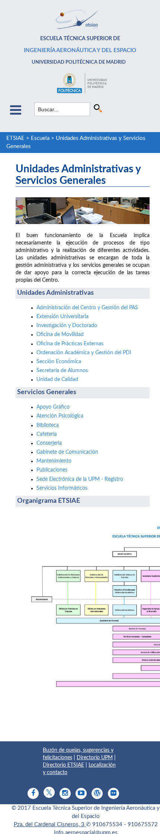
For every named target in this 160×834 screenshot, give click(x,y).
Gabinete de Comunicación (67, 452)
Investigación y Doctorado (66, 325)
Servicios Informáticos (61, 488)
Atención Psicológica (59, 416)
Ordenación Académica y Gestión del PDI (83, 352)
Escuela (40, 138)
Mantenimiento (53, 461)
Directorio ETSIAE (63, 765)
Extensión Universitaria (62, 316)
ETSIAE (15, 138)
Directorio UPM (95, 757)
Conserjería (49, 443)
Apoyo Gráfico (53, 407)
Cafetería (46, 434)
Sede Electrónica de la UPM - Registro (79, 479)
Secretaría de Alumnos (62, 370)
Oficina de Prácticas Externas (69, 343)
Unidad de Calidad (57, 379)
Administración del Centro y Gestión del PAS (87, 307)
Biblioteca (47, 425)
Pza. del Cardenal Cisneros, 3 (50, 824)
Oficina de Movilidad (60, 334)
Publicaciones (51, 470)
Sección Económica (58, 361)
